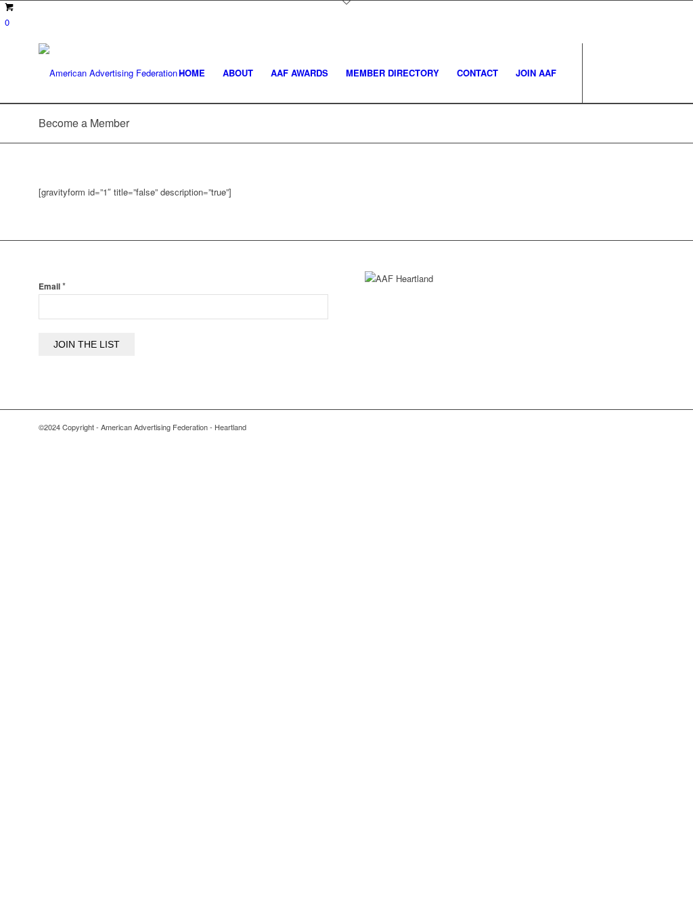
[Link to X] (624, 72)
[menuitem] (192, 73)
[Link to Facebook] (604, 72)
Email (52, 286)
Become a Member (84, 123)
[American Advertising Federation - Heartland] (128, 73)
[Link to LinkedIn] (644, 72)
